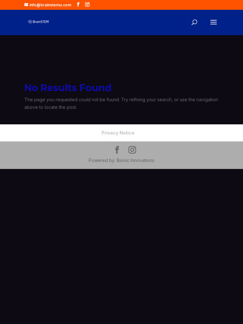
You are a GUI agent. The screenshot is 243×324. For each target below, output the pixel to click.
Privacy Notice (118, 132)
